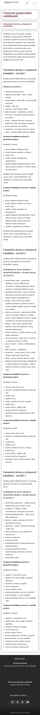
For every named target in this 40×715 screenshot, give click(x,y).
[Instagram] (12, 702)
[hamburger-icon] (34, 3)
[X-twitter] (22, 702)
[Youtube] (27, 702)
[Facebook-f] (17, 702)
